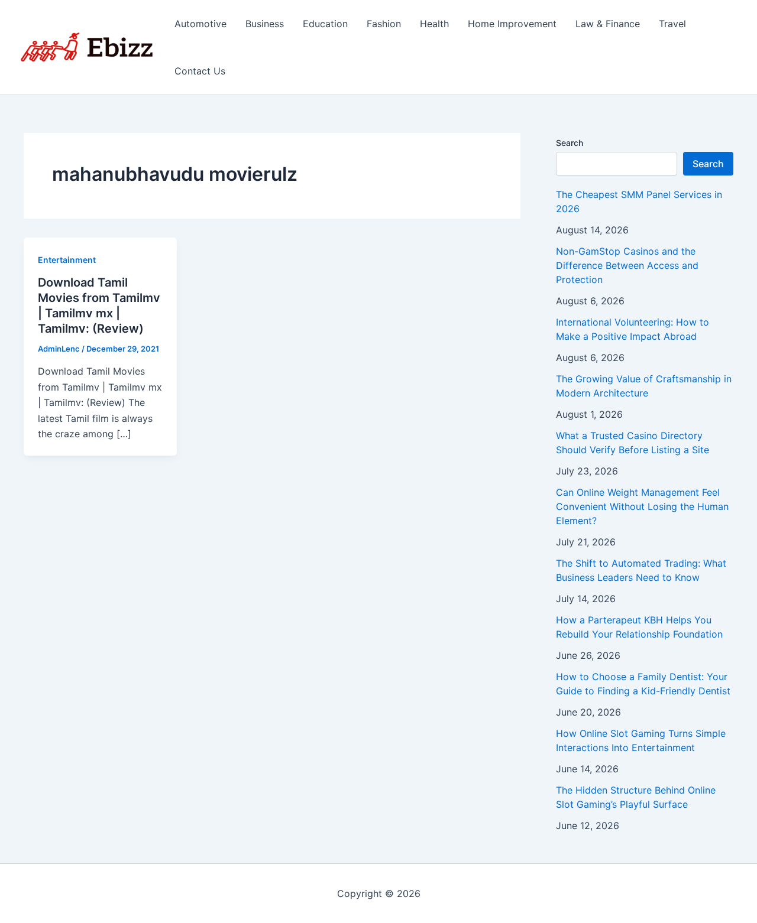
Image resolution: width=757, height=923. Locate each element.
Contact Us (199, 71)
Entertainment (67, 260)
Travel (672, 24)
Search (569, 143)
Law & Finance (607, 24)
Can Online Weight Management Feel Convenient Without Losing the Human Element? (642, 506)
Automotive (200, 24)
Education (325, 24)
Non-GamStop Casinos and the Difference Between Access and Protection (627, 265)
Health (434, 24)
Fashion (384, 24)
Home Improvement (512, 24)
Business (264, 24)
